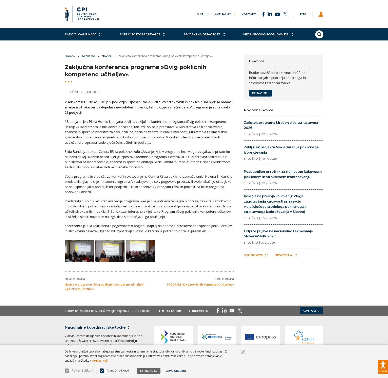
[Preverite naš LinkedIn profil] (270, 14)
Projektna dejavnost (202, 34)
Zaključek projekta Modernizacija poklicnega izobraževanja (281, 149)
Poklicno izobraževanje (140, 34)
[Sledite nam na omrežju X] (285, 14)
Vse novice (253, 255)
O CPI (201, 14)
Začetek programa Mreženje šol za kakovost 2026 (281, 125)
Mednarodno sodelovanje (265, 34)
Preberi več (100, 360)
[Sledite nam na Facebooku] (263, 14)
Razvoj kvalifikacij (81, 34)
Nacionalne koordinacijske (95, 327)
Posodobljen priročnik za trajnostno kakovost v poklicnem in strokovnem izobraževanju (283, 174)
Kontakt (249, 14)
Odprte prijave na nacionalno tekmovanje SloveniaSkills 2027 (278, 233)
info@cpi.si (200, 311)
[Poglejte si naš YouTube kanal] (277, 14)
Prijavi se (259, 93)
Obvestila (283, 255)
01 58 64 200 (171, 311)
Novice (107, 56)
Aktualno (223, 14)
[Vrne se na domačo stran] (82, 14)
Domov (70, 56)
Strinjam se (148, 370)
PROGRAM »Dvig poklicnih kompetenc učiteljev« (200, 284)
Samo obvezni (176, 370)
